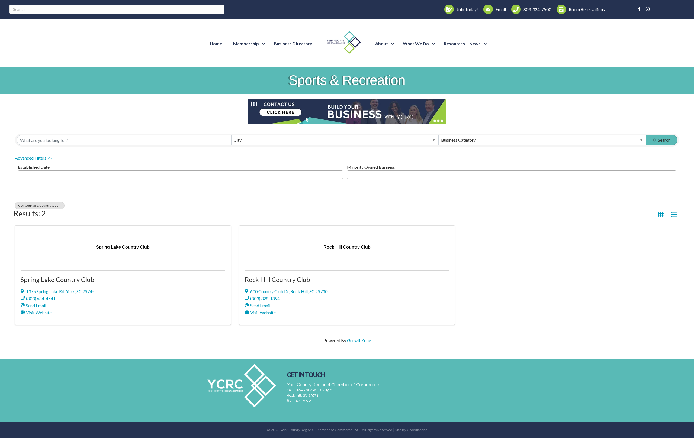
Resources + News (462, 43)
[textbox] (21, 173)
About (381, 43)
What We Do (416, 43)
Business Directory (293, 43)
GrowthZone (359, 340)
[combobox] (335, 140)
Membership (246, 43)
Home (216, 43)
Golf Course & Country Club (38, 205)
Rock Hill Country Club (277, 279)
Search (664, 139)
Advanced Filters (30, 157)
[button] (661, 214)
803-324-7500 (299, 400)
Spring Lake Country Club (57, 279)
